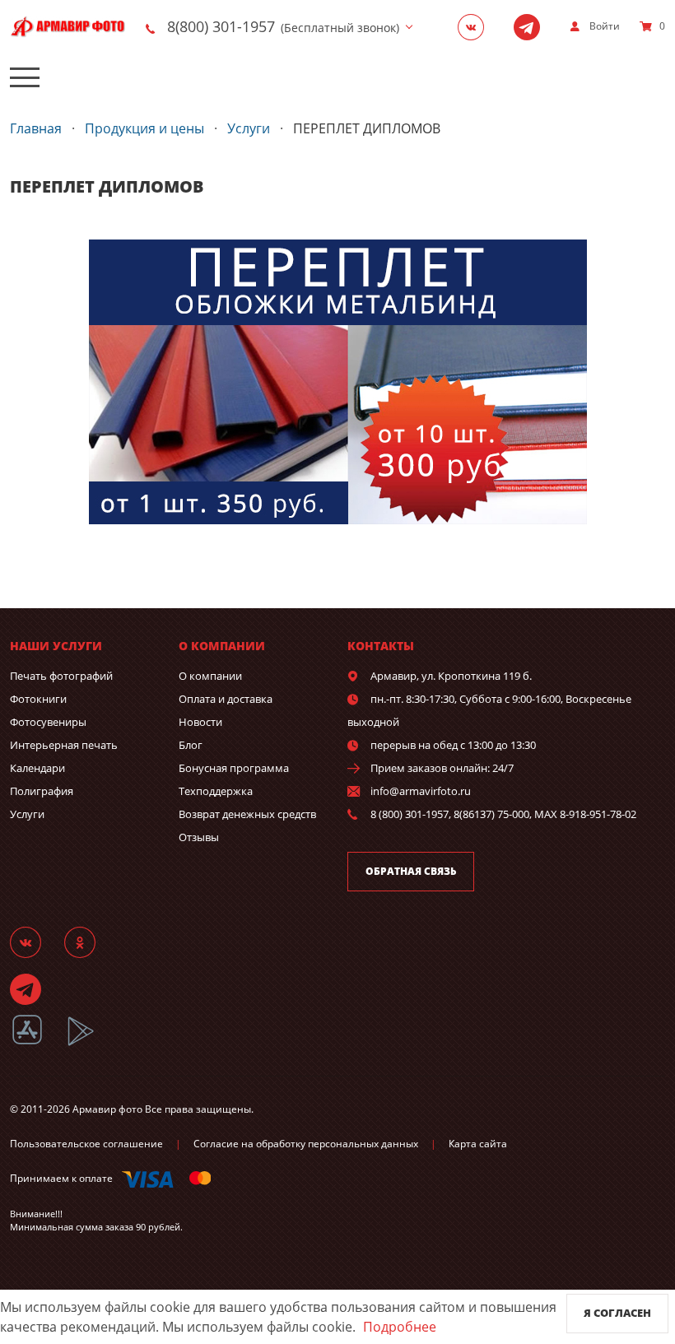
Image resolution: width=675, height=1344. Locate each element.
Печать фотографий (61, 675)
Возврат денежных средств (247, 814)
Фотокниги (38, 698)
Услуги (27, 814)
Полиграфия (41, 791)
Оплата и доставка (225, 698)
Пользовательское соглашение (86, 1144)
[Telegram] (532, 26)
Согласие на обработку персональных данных (305, 1144)
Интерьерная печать (64, 744)
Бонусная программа (234, 767)
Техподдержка (216, 791)
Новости (200, 721)
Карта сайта (478, 1144)
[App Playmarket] (89, 1043)
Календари (37, 767)
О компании (210, 675)
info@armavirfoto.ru (420, 791)
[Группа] (476, 26)
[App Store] (37, 1043)
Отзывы (199, 837)
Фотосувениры (48, 721)
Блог (190, 744)
